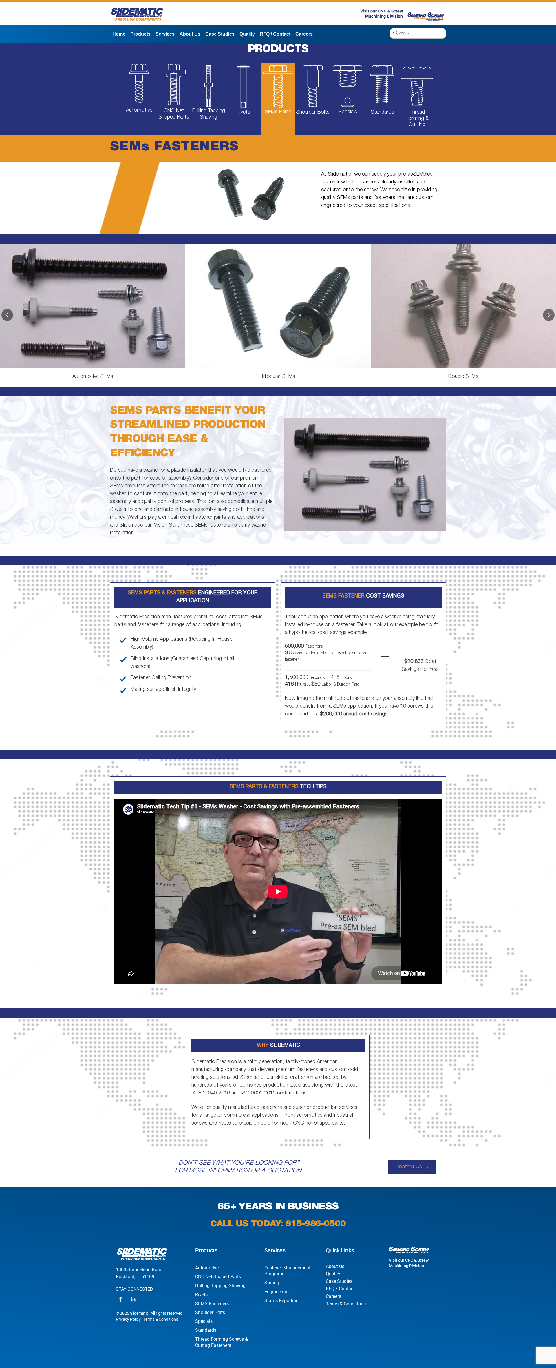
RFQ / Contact (275, 34)
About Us (190, 34)
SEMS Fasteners (212, 1303)
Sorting (271, 1282)
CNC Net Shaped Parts (218, 1276)
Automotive (139, 110)
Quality (247, 34)
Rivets (243, 112)
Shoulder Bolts (313, 112)
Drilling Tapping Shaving (220, 1285)
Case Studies (220, 34)
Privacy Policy (128, 1319)
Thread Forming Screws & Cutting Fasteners (221, 1342)
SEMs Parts (278, 112)
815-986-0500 (315, 1224)
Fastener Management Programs (287, 1271)
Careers (304, 34)
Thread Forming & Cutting (417, 118)
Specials (347, 112)
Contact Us (408, 1167)
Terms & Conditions (160, 1319)
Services (165, 34)
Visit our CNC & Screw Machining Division (409, 1263)
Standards (382, 112)
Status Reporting (281, 1300)
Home (118, 34)
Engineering (276, 1291)
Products (140, 34)
